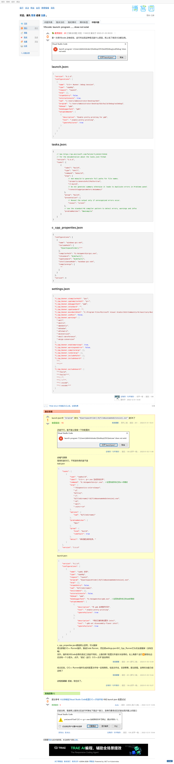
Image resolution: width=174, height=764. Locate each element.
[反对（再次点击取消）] (47, 40)
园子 (22, 7)
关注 (27, 7)
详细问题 (95, 22)
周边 (18, 2)
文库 (25, 46)
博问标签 (84, 22)
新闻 (8, 2)
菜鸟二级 (124, 423)
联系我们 (67, 761)
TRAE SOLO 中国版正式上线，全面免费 (63, 406)
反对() (67, 732)
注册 (43, 15)
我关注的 (60, 22)
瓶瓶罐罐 (115, 423)
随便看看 (45, 7)
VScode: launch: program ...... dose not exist (66, 27)
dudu (117, 705)
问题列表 (48, 22)
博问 (25, 28)
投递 (36, 37)
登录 (33, 15)
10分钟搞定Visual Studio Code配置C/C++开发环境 (81, 699)
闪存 (25, 23)
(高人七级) (135, 705)
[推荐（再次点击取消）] (47, 33)
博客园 (91, 761)
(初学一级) (134, 451)
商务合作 (75, 761)
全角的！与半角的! (127, 396)
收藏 (25, 41)
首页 (3, 2)
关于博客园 (59, 761)
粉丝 (32, 7)
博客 (25, 33)
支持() (61, 732)
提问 (36, 28)
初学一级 (140, 396)
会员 (13, 2)
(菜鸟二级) (134, 661)
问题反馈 (26, 53)
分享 (153, 406)
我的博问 (72, 22)
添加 (36, 41)
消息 (53, 7)
